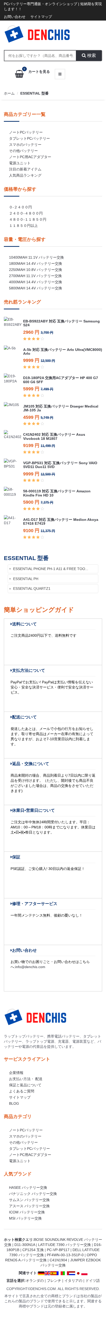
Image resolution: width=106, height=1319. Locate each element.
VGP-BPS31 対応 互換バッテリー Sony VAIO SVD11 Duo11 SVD (60, 465)
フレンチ (54, 1281)
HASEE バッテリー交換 (28, 1187)
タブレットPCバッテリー (29, 138)
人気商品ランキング (25, 175)
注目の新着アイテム (25, 169)
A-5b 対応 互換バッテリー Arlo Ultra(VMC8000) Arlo (62, 352)
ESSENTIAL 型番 (34, 93)
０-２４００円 (20, 207)
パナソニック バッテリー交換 (33, 1194)
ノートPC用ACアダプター (30, 157)
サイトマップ (41, 17)
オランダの (35, 1281)
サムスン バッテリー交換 (29, 1200)
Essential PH (25, 579)
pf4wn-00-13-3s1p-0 (65, 1255)
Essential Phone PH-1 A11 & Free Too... (50, 569)
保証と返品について (25, 1085)
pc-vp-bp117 (58, 1250)
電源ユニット (20, 163)
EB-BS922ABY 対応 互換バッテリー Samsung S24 (61, 323)
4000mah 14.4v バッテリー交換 (35, 282)
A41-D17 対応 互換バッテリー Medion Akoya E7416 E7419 (60, 521)
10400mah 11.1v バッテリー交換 (36, 257)
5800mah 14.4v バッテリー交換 (35, 288)
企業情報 (16, 1073)
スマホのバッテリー (25, 145)
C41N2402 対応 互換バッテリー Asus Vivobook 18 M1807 (54, 436)
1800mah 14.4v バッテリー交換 (35, 263)
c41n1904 (58, 1260)
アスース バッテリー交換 (29, 1206)
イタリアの (73, 1281)
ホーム (9, 93)
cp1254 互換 (33, 1250)
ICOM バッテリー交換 (27, 1212)
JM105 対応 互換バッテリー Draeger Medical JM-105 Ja (60, 408)
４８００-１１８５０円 (27, 219)
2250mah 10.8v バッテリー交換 (35, 270)
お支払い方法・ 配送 (25, 1079)
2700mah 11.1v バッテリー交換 (35, 276)
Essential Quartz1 (31, 588)
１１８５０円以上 (23, 226)
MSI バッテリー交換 (25, 1218)
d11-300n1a (24, 1245)
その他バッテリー (23, 151)
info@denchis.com (30, 967)
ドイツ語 (92, 1281)
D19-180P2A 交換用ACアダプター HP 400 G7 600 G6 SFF (60, 380)
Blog (14, 1103)
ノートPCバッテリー (26, 132)
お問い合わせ (14, 17)
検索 (91, 55)
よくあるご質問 (21, 1091)
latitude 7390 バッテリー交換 (64, 1245)
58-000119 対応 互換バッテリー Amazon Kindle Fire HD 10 (57, 493)
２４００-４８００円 (26, 213)
